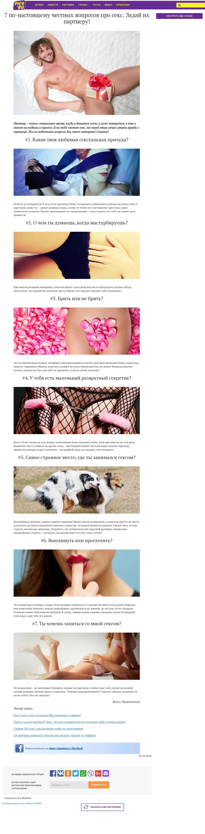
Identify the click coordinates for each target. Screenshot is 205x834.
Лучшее (39, 4)
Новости (53, 4)
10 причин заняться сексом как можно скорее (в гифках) (55, 735)
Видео (108, 4)
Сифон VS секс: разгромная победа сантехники (48, 729)
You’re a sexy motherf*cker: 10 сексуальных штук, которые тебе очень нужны (69, 722)
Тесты (96, 4)
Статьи (83, 4)
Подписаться (98, 784)
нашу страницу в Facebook (66, 748)
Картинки (68, 4)
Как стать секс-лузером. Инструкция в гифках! (47, 715)
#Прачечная (123, 4)
